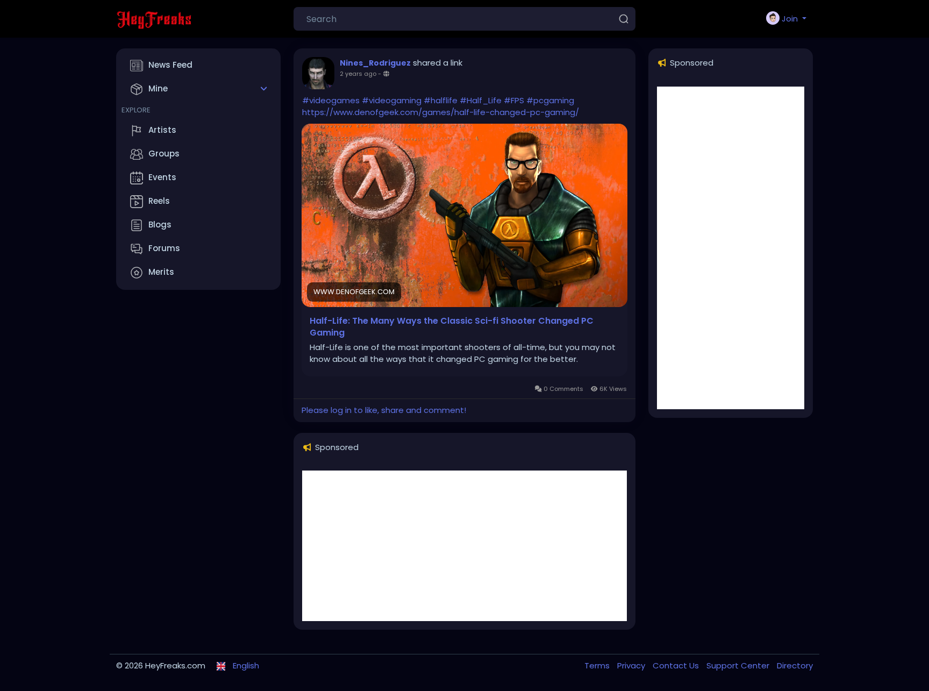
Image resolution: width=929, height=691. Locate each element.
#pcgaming (550, 100)
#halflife (441, 100)
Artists (162, 130)
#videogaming (391, 100)
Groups (164, 153)
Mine (158, 88)
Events (162, 177)
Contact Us (677, 665)
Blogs (159, 224)
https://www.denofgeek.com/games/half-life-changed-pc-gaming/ (440, 112)
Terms (598, 665)
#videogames (331, 100)
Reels (159, 200)
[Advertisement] (464, 546)
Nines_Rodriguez (375, 63)
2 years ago (358, 73)
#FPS (514, 100)
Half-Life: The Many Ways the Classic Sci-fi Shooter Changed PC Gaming (452, 327)
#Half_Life (481, 100)
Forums (164, 248)
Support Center (738, 665)
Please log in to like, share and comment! (384, 410)
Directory (795, 665)
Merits (161, 271)
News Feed (170, 64)
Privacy (632, 665)
